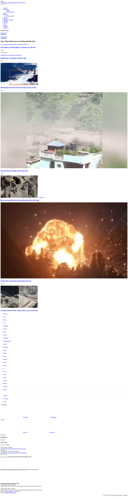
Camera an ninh (10, 16)
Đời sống (5, 365)
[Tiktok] (12, 481)
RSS (25, 469)
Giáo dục (6, 22)
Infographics (6, 325)
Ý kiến (5, 374)
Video (2, 1)
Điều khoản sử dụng (5, 469)
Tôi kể (8, 10)
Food (5, 13)
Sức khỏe (6, 26)
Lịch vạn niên (6, 398)
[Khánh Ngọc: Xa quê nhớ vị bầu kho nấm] (11, 55)
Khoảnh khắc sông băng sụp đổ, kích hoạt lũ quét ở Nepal (18, 87)
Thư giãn (5, 380)
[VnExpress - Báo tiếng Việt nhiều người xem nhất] (13, 2)
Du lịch (5, 25)
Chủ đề (5, 28)
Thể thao (6, 21)
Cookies (22, 469)
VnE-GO (5, 328)
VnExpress (25, 417)
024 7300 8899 (9, 491)
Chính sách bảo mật (15, 469)
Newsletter (5, 395)
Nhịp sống (6, 9)
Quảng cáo (52, 432)
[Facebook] (50, 469)
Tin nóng (5, 389)
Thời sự (5, 8)
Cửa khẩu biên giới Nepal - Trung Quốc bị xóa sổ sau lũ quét (19, 310)
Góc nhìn (5, 344)
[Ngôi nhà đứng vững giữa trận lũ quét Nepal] (64, 167)
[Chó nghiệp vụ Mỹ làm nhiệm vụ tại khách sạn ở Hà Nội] (14, 44)
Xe (4, 24)
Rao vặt (5, 401)
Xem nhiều (5, 386)
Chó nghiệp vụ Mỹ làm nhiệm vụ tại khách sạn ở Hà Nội (18, 47)
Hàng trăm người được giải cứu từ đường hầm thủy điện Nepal (20, 200)
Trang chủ (5, 313)
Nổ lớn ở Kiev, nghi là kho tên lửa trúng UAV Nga (16, 281)
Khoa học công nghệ (8, 20)
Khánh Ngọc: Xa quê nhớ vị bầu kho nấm (13, 58)
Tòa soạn (25, 432)
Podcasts (5, 319)
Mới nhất (5, 383)
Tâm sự (5, 377)
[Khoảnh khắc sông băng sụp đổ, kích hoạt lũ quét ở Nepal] (19, 84)
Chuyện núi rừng (11, 12)
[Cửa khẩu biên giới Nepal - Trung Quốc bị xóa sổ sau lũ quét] (19, 307)
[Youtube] (95, 469)
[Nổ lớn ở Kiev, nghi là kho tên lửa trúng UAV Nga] (64, 278)
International (53, 417)
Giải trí (5, 17)
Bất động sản (6, 347)
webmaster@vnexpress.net (10, 492)
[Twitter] (72, 469)
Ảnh (4, 322)
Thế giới (5, 18)
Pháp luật (6, 14)
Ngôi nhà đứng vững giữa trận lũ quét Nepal (14, 171)
